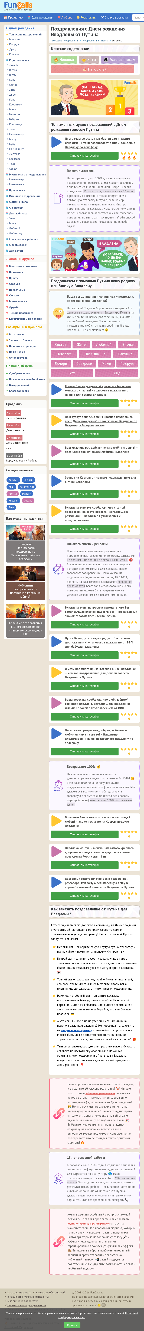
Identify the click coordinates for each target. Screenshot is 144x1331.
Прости (13, 278)
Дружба (14, 307)
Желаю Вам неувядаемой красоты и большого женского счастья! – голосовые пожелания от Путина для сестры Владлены (98, 390)
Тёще (116, 373)
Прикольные (17, 190)
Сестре (13, 84)
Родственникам (19, 60)
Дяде (12, 94)
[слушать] (56, 142)
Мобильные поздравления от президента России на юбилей (25, 590)
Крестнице (15, 124)
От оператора (18, 357)
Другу (12, 49)
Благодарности (19, 391)
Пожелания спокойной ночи (27, 379)
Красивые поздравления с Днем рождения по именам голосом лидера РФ (25, 628)
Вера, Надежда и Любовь (21, 460)
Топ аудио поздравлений (25, 34)
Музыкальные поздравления (27, 174)
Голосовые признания (23, 266)
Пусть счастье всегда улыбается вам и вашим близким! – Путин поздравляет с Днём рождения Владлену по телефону (100, 142)
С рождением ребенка (23, 239)
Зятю (12, 89)
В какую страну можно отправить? (28, 1296)
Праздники (15, 17)
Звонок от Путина (20, 340)
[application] (57, 142)
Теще (12, 163)
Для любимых (18, 213)
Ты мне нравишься (21, 313)
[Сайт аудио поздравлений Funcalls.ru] (18, 6)
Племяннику (16, 149)
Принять (72, 1325)
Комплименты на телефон (26, 318)
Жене (12, 218)
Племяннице (16, 134)
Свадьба (14, 283)
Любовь (66, 17)
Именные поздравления (24, 196)
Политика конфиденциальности (26, 1305)
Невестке (15, 114)
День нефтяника (16, 418)
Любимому (15, 233)
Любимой (15, 228)
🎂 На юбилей (94, 69)
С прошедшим (18, 245)
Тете (12, 129)
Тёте (72, 373)
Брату (12, 139)
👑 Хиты (89, 59)
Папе (12, 99)
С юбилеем (16, 207)
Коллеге (14, 54)
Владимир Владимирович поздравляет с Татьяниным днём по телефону (25, 551)
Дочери (13, 65)
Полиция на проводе (22, 346)
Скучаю (14, 295)
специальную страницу (76, 1030)
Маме (12, 109)
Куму (12, 144)
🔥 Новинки (64, 59)
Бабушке (14, 119)
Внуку (12, 75)
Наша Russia (17, 352)
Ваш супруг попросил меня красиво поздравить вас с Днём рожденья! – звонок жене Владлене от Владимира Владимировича (101, 421)
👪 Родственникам (119, 59)
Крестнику (15, 104)
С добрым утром (20, 373)
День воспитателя (17, 442)
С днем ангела (18, 201)
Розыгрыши (88, 17)
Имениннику (16, 184)
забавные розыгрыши (100, 1093)
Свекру (13, 168)
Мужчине (14, 39)
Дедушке (14, 154)
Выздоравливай (19, 385)
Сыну (12, 79)
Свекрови (15, 158)
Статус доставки (116, 17)
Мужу (12, 223)
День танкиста (15, 430)
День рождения (42, 17)
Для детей (16, 250)
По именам (16, 272)
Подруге (14, 44)
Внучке (13, 70)
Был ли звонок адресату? (22, 1301)
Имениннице (16, 179)
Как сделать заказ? (19, 1292)
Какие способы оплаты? (50, 1292)
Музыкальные (18, 301)
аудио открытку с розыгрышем (88, 1223)
